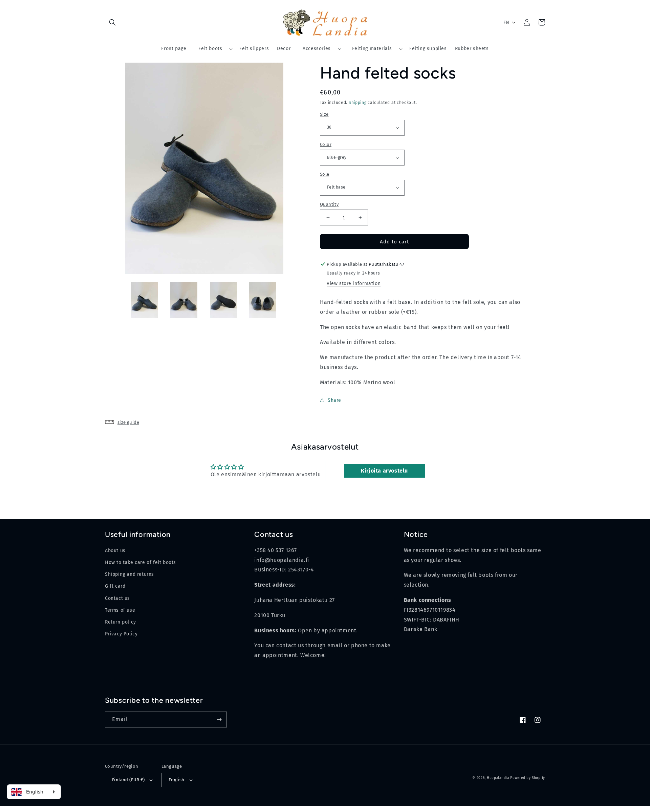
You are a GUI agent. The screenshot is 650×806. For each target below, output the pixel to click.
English (177, 779)
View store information (354, 283)
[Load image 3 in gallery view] (223, 300)
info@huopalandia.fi (281, 560)
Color (325, 144)
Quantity (329, 204)
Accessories (317, 48)
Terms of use (120, 610)
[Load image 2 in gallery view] (184, 300)
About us (115, 550)
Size (324, 114)
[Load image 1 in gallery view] (145, 300)
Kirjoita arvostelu (384, 470)
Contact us (117, 598)
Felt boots (210, 48)
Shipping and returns (129, 574)
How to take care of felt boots (140, 562)
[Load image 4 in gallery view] (263, 300)
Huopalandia (498, 778)
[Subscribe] (219, 719)
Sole (324, 174)
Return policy (120, 622)
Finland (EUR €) (128, 779)
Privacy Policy (121, 634)
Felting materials (372, 48)
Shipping (358, 102)
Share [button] (334, 400)
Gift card (115, 586)
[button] (112, 22)
